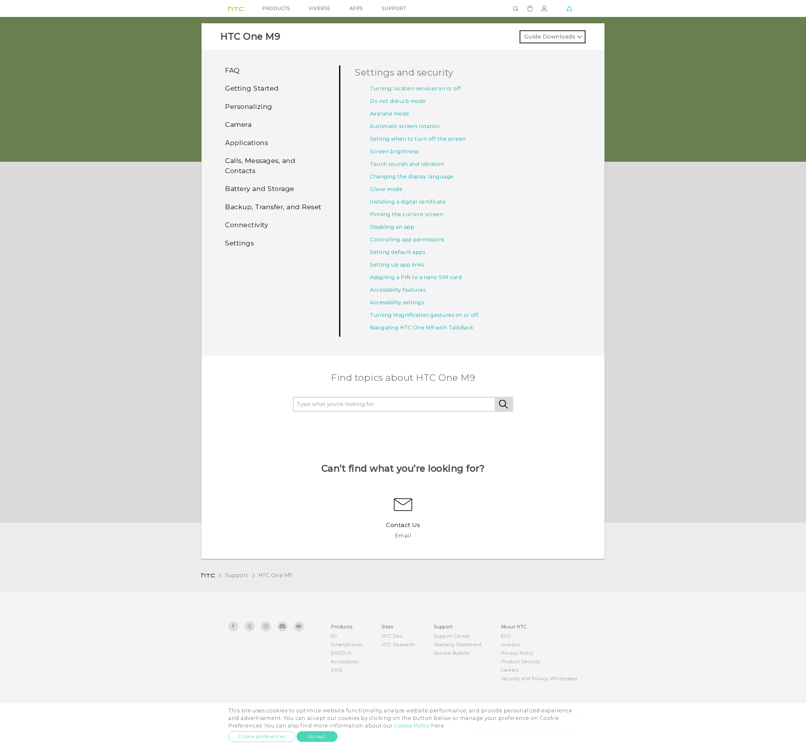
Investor (510, 645)
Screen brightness (394, 151)
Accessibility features (397, 290)
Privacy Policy (517, 653)
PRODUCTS (276, 8)
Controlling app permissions (407, 240)
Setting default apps (397, 252)
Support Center (452, 636)
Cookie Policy (412, 726)
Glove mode (386, 189)
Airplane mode (389, 114)
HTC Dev (392, 636)
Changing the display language (412, 177)
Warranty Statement (458, 645)
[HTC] (235, 8)
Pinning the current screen (406, 214)
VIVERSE (320, 8)
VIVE (337, 670)
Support (236, 575)
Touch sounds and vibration (407, 164)
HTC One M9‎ (275, 575)
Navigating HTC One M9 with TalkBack (422, 328)
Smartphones (347, 645)
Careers (510, 670)
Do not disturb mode (398, 101)
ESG (506, 636)
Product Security (521, 662)
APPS (356, 8)
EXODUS (341, 653)
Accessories (345, 662)
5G (334, 636)
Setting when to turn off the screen (418, 139)
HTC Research (398, 645)
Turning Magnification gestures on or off (424, 315)
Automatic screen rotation (405, 126)
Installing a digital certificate (408, 202)
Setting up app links (397, 265)
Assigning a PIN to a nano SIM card (416, 277)
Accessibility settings (397, 303)
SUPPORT (394, 8)
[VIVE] (569, 8)
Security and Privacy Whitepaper (539, 678)
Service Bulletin (452, 653)
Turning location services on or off (415, 89)
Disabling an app (392, 227)
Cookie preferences (261, 736)
